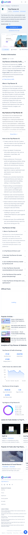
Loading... (14, 302)
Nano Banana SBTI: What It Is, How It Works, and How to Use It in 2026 (13, 514)
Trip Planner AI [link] (15, 5)
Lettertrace (3, 504)
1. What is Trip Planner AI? (9, 231)
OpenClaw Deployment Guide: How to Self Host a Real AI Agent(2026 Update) (12, 526)
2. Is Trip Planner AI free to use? (11, 251)
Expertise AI (3, 495)
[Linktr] (12, 484)
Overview (6, 49)
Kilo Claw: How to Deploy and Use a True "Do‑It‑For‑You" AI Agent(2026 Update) (13, 520)
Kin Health (3, 501)
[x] (9, 24)
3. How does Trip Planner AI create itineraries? (12, 256)
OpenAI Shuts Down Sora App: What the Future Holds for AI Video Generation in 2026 (13, 523)
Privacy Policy (9, 533)
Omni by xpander (4, 498)
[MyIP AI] (11, 429)
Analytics (15, 49)
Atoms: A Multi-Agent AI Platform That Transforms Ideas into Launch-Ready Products (13, 511)
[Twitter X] (2, 484)
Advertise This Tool (14, 30)
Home (2, 5)
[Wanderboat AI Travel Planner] (12, 457)
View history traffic (9, 79)
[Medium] (9, 484)
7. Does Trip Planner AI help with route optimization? (13, 282)
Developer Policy (23, 533)
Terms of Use (15, 533)
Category (8, 5)
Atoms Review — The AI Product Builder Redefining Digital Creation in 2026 (12, 517)
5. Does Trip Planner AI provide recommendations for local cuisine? (12, 269)
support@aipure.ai (5, 481)
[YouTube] (4, 484)
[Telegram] (7, 484)
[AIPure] (6, 2)
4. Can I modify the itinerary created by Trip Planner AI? (12, 262)
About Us (3, 533)
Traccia (2, 492)
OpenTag (3, 489)
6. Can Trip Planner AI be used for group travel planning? (11, 275)
